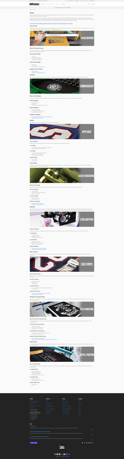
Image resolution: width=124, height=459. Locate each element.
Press (79, 406)
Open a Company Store (49, 410)
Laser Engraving (45, 23)
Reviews (80, 408)
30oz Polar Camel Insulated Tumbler (38, 204)
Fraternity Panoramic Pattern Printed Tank (39, 248)
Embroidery (37, 23)
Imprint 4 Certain (33, 426)
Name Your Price (48, 404)
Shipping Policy (48, 411)
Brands (82, 0)
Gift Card (80, 402)
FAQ (46, 401)
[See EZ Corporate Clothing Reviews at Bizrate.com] (62, 448)
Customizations (76, 0)
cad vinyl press (55, 23)
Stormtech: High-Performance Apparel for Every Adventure (40, 431)
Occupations (86, 0)
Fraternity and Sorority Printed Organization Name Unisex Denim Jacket (44, 339)
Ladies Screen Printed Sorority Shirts (38, 72)
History (80, 404)
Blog (79, 410)
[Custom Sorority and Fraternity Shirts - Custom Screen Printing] (62, 45)
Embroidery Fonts (65, 402)
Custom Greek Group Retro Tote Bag (38, 338)
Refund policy (57, 456)
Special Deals (71, 0)
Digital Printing (70, 23)
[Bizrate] (122, 458)
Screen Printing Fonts (65, 411)
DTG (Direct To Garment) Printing (62, 23)
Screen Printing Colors (66, 410)
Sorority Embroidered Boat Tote (37, 117)
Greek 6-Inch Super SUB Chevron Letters (39, 249)
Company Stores (91, 0)
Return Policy (48, 413)
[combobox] (75, 4)
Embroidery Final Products (66, 406)
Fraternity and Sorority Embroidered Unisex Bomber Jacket (42, 116)
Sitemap (80, 415)
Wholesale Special (35, 71)
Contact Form (32, 407)
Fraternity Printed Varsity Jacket (37, 294)
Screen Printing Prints (65, 413)
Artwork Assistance (49, 402)
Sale (67, 0)
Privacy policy (62, 456)
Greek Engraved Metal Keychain (37, 203)
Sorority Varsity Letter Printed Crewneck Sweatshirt (41, 293)
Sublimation (50, 23)
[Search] (89, 4)
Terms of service (67, 456)
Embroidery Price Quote (50, 406)
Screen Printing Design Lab (66, 408)
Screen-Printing (32, 23)
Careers (80, 413)
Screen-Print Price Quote (50, 408)
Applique (41, 23)
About (80, 401)
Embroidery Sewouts (65, 404)
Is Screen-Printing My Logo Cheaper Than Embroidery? (39, 436)
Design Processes (65, 401)
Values (80, 411)
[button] (43, 4)
